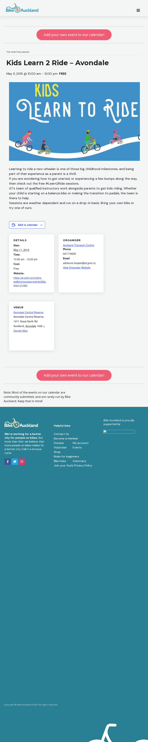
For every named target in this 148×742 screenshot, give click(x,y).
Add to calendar (28, 225)
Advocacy (79, 461)
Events (77, 447)
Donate (59, 443)
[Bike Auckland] (22, 8)
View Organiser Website (76, 267)
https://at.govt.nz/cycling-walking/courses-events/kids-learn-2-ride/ (30, 281)
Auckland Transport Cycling (78, 245)
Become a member (66, 438)
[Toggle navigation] (139, 10)
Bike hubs (60, 461)
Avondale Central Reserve (28, 312)
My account (81, 443)
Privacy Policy (83, 465)
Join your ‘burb (63, 465)
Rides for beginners (66, 456)
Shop (57, 452)
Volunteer (60, 447)
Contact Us (61, 434)
